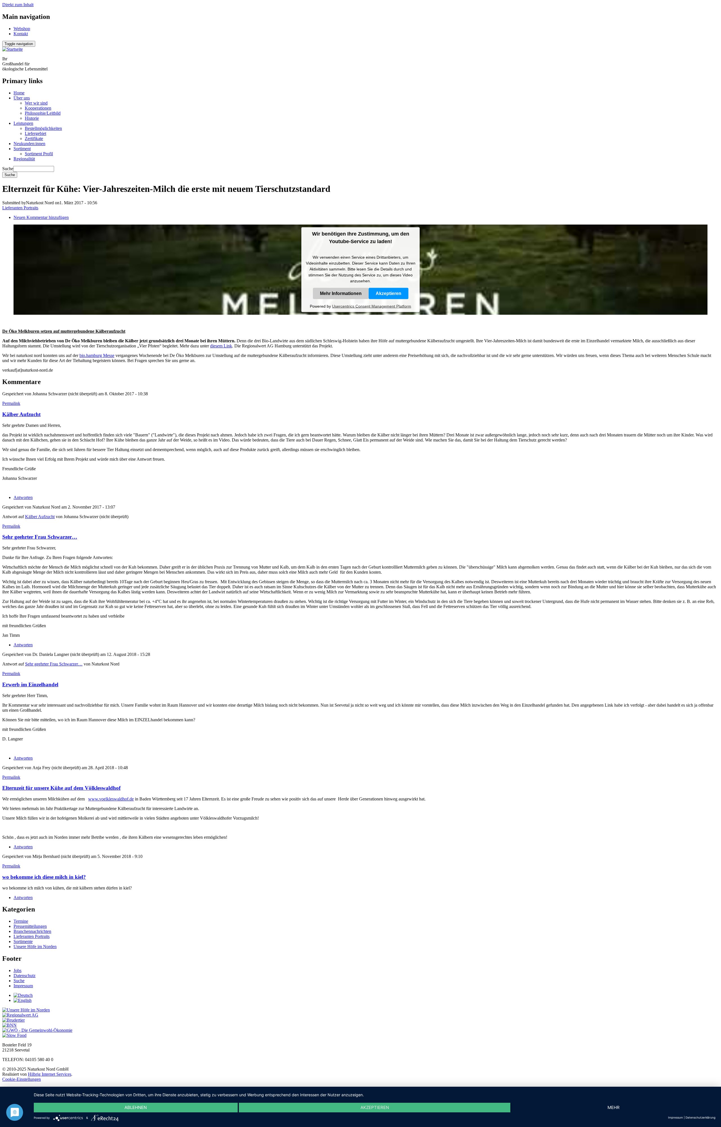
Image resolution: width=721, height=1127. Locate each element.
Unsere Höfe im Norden (35, 946)
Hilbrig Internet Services (49, 1074)
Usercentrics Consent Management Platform (371, 306)
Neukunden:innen (29, 143)
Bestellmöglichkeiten (43, 128)
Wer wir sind (36, 103)
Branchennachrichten (32, 931)
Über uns (22, 98)
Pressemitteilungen (30, 926)
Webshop (22, 28)
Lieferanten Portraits (20, 207)
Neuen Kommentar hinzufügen (41, 217)
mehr (613, 1107)
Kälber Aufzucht (21, 414)
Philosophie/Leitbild (43, 113)
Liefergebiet (35, 133)
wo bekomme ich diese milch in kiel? (44, 877)
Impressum (23, 985)
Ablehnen (135, 1107)
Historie (32, 118)
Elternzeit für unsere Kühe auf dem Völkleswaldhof (61, 788)
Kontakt (21, 33)
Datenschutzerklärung (700, 1117)
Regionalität (24, 158)
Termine (21, 921)
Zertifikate (34, 138)
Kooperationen (38, 108)
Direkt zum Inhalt (18, 4)
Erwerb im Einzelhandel (30, 684)
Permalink (11, 403)
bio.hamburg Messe (96, 355)
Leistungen (23, 123)
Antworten (23, 497)
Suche (7, 168)
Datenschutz (24, 975)
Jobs (17, 970)
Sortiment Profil (39, 153)
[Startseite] (12, 49)
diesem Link (221, 345)
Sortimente (23, 941)
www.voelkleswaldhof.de (111, 799)
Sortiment (22, 148)
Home (19, 92)
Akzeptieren (388, 293)
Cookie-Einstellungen (21, 1079)
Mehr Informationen (341, 293)
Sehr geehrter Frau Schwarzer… (39, 537)
